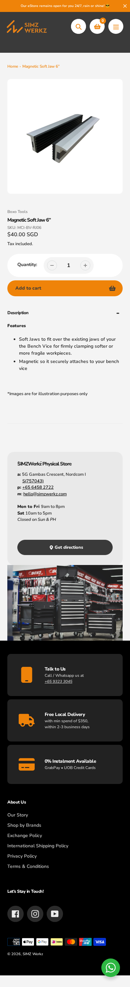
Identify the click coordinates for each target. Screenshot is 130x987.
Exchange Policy (24, 835)
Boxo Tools (17, 211)
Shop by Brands (24, 825)
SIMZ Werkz (33, 954)
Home (12, 66)
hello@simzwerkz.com (45, 494)
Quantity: (27, 264)
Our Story (17, 815)
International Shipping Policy (37, 846)
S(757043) (33, 481)
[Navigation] (115, 26)
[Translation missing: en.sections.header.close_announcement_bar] (125, 6)
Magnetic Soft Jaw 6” (41, 66)
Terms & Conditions (28, 866)
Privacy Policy (22, 856)
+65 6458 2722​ (38, 487)
